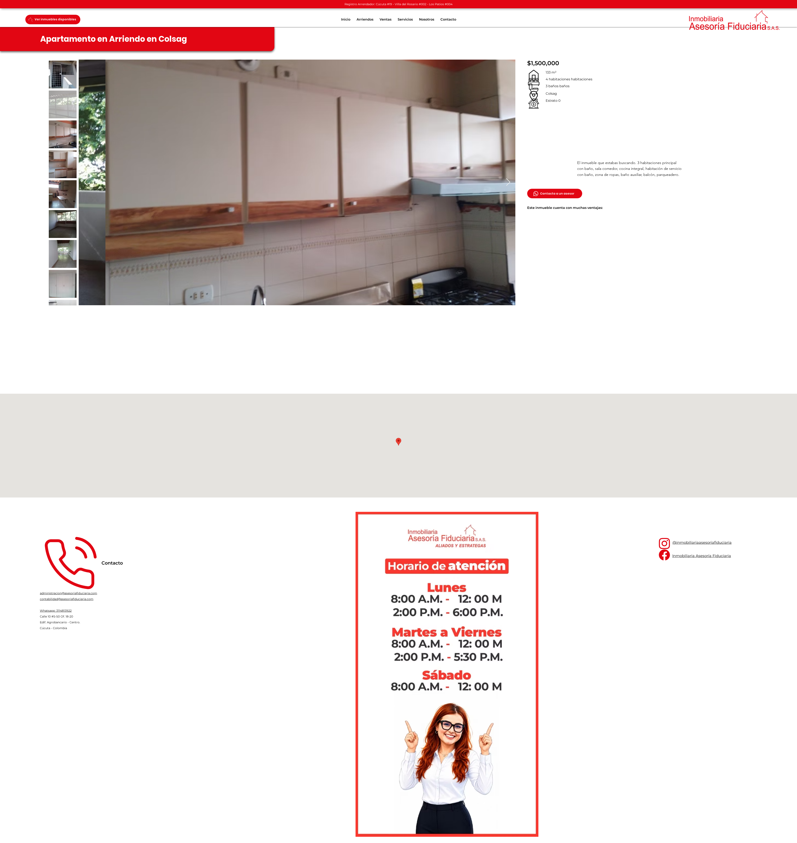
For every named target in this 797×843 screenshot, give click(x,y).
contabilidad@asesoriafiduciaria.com (66, 599)
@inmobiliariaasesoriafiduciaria (702, 542)
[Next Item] (508, 182)
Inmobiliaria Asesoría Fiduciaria (701, 556)
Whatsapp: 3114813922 (56, 611)
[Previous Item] (85, 182)
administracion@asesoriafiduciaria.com (68, 593)
